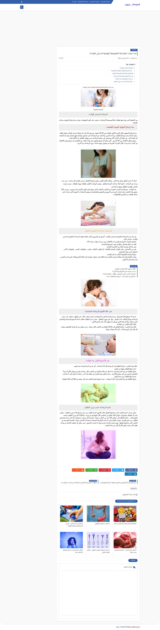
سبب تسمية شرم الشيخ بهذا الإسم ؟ (123, 271)
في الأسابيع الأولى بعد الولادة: (124, 79)
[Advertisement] (80, 29)
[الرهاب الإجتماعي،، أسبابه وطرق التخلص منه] (71, 540)
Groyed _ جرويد (132, 5)
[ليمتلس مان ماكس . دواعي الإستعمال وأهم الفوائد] (71, 514)
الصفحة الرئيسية (105, 1)
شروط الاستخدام (94, 1)
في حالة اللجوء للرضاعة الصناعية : (123, 76)
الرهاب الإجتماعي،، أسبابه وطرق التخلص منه (73, 551)
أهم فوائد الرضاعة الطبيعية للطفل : (122, 73)
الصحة (134, 50)
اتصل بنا (74, 1)
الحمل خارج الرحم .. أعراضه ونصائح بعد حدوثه (125, 551)
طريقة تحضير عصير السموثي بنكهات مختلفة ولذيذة (119, 274)
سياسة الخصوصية (83, 1)
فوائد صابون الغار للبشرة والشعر (125, 269)
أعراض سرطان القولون (102, 524)
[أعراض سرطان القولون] (98, 514)
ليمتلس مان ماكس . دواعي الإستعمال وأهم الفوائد (74, 525)
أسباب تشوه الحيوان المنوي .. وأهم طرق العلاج (98, 551)
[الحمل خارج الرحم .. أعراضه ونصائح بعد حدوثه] (125, 540)
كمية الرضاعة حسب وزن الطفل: (123, 82)
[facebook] (21, 1)
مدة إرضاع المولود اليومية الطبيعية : (122, 71)
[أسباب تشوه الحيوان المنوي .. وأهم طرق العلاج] (98, 540)
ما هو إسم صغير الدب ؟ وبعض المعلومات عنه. (120, 276)
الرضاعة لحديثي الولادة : (126, 68)
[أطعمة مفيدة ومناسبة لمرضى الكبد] (125, 514)
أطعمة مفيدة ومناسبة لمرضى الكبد (125, 524)
